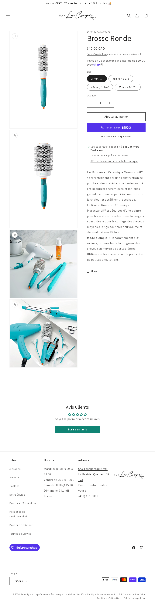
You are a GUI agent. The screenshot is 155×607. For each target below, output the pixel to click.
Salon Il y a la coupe (30, 594)
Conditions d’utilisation (108, 598)
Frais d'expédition (97, 53)
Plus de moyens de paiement (116, 136)
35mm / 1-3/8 (120, 78)
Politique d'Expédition (22, 503)
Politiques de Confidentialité (18, 514)
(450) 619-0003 (88, 496)
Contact (14, 486)
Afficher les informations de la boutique (114, 161)
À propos (15, 469)
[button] (8, 15)
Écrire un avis (77, 429)
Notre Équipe (17, 494)
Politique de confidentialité (132, 594)
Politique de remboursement (101, 594)
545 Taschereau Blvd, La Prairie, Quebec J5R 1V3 (93, 474)
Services (14, 477)
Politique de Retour (21, 525)
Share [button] (94, 271)
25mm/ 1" (97, 78)
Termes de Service (20, 533)
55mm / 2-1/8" (128, 87)
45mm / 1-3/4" (100, 87)
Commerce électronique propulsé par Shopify (62, 594)
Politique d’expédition (135, 598)
